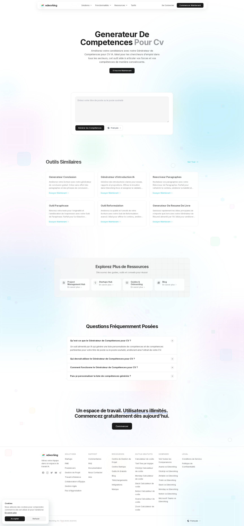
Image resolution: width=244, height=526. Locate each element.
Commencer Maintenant (190, 5)
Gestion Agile (71, 486)
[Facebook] (43, 473)
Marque (115, 489)
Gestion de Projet (72, 472)
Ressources (120, 5)
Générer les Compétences (90, 128)
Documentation (95, 468)
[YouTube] (56, 473)
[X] (51, 473)
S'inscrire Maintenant (122, 70)
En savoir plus (11, 513)
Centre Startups (119, 467)
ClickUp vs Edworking (168, 471)
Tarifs (133, 5)
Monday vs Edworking (168, 489)
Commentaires (94, 459)
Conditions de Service (192, 459)
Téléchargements (119, 480)
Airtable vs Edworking (168, 476)
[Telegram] (60, 473)
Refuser (36, 519)
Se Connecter (168, 5)
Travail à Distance (73, 477)
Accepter (15, 519)
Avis (90, 477)
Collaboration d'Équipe (75, 481)
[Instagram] (47, 473)
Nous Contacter (95, 472)
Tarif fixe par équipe (144, 463)
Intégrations (117, 485)
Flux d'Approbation (73, 490)
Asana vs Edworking (168, 467)
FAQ (90, 463)
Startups (68, 459)
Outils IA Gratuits (119, 471)
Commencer (122, 426)
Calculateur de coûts (144, 459)
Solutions (85, 5)
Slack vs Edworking (167, 485)
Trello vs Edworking (167, 480)
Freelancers (70, 468)
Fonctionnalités (102, 5)
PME (67, 463)
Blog (114, 476)
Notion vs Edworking (168, 494)
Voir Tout (191, 161)
